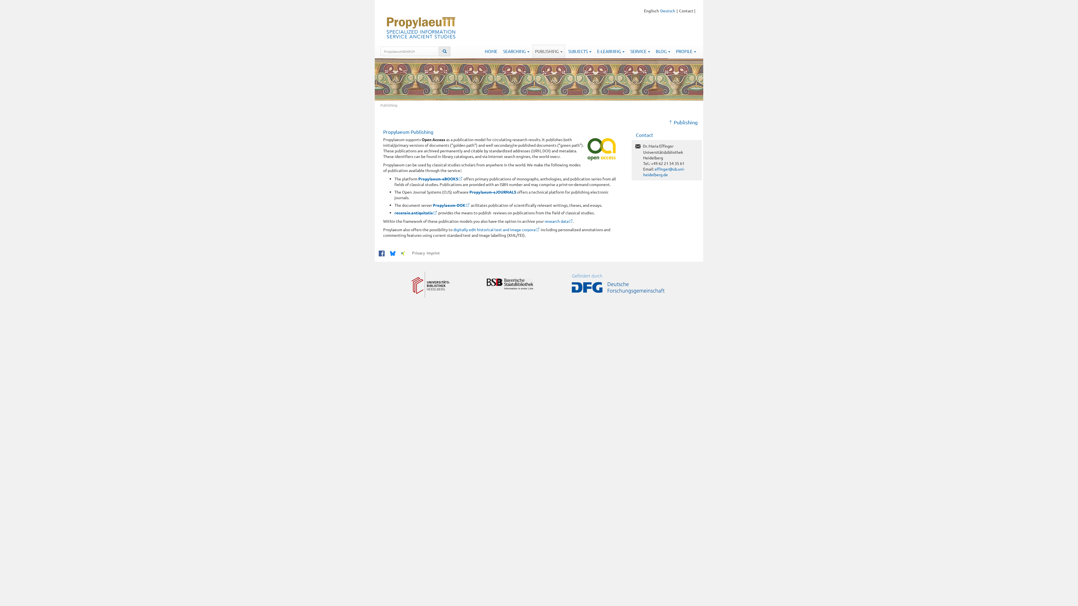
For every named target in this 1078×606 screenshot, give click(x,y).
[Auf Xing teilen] (403, 252)
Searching (515, 51)
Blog (662, 51)
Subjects (578, 51)
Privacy (417, 252)
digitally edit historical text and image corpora (494, 229)
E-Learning (609, 51)
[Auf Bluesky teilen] (392, 252)
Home (491, 51)
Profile (684, 51)
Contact (686, 10)
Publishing (547, 51)
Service (638, 51)
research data (556, 221)
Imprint (432, 252)
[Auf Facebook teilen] (382, 252)
